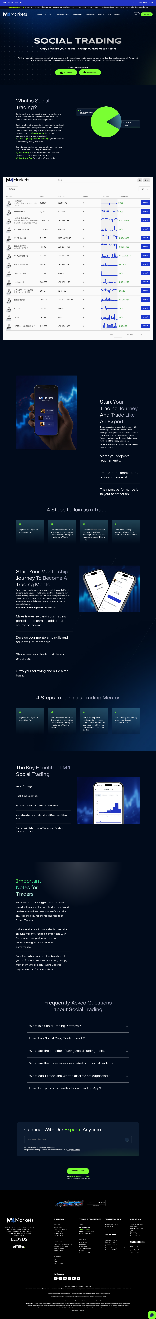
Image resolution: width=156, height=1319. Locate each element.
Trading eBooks (85, 1248)
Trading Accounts (111, 1240)
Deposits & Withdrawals (113, 1250)
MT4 (55, 1260)
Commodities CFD (61, 1229)
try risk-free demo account (79, 1176)
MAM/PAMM (109, 1226)
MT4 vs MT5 (58, 1264)
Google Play (92, 72)
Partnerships (77, 14)
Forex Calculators (85, 1233)
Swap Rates (58, 1250)
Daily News (83, 1242)
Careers (133, 1232)
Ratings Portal (96, 530)
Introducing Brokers (112, 1224)
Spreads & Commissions (63, 1244)
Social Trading (84, 1229)
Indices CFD (58, 1231)
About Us (101, 14)
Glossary (82, 1250)
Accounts (48, 14)
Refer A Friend (135, 1253)
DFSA (21, 2)
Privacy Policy (81, 1310)
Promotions (90, 14)
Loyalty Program (114, 14)
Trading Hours (59, 1248)
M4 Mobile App (84, 1227)
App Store (68, 72)
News (132, 1230)
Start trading (78, 1171)
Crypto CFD (58, 1235)
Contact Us (134, 1234)
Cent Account (110, 1242)
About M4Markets (136, 1224)
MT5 (55, 1262)
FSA (12, 2)
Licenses (133, 1226)
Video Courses (84, 1252)
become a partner (143, 2)
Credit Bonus (135, 1251)
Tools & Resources (62, 14)
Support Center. (73, 1150)
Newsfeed (83, 1246)
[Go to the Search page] (152, 3)
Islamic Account (111, 1244)
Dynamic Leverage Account (115, 1248)
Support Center (135, 1236)
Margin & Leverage (61, 1246)
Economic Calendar (86, 1231)
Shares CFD (58, 1233)
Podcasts (82, 1244)
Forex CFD (58, 1227)
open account (147, 14)
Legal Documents (136, 1228)
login (136, 14)
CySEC (16, 2)
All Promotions (135, 1247)
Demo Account (110, 1246)
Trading (39, 14)
